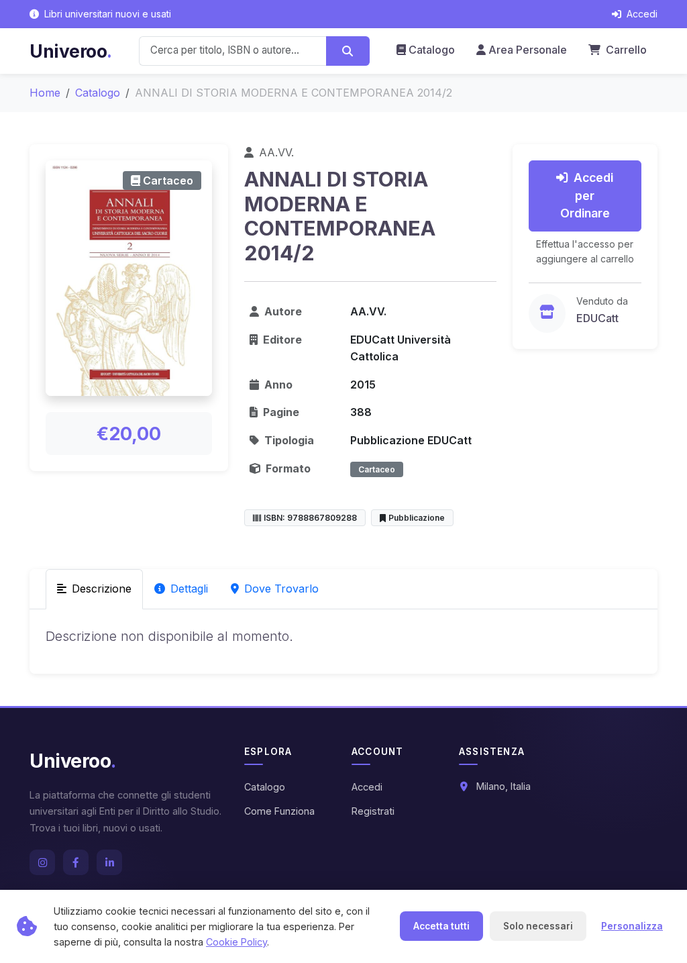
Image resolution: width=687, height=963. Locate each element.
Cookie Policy (236, 942)
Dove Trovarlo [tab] (281, 588)
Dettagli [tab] (189, 588)
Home (45, 92)
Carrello (625, 49)
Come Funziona (279, 811)
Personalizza (632, 926)
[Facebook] (76, 862)
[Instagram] (42, 862)
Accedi (367, 787)
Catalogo (432, 49)
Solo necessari (538, 926)
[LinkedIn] (109, 862)
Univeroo (71, 51)
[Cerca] (348, 51)
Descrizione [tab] (101, 588)
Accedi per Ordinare (587, 195)
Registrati (373, 811)
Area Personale (527, 49)
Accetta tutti (441, 926)
